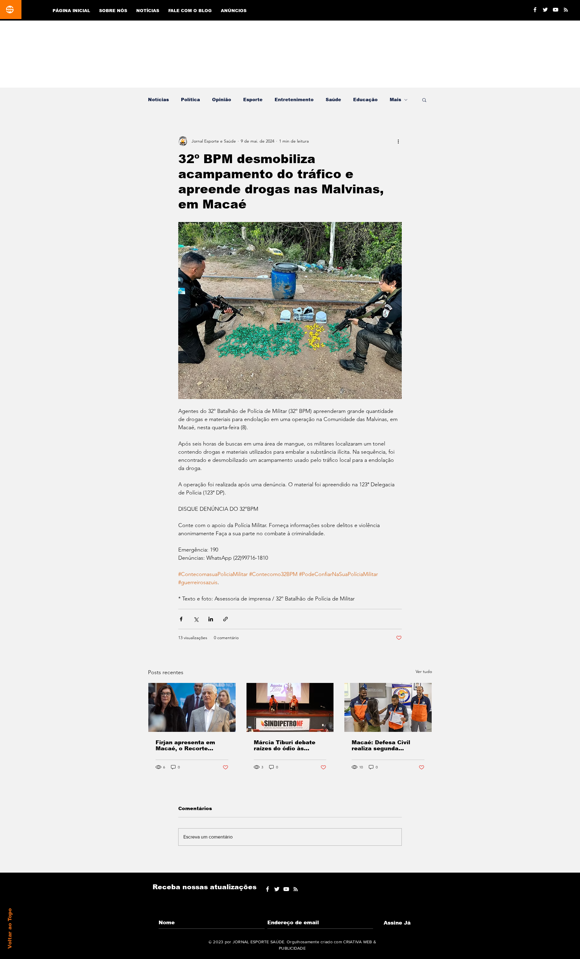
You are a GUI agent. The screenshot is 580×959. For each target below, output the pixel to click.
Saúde (333, 99)
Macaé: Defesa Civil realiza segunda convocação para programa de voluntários (388, 745)
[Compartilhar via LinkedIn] (211, 619)
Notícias (158, 99)
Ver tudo (424, 671)
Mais (395, 99)
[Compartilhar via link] (225, 619)
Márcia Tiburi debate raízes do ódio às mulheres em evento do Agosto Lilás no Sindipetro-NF (288, 745)
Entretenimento (294, 99)
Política (190, 99)
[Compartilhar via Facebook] (181, 619)
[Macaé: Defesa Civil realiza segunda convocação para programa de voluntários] (388, 707)
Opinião (221, 99)
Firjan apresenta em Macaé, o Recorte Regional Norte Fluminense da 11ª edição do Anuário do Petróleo (187, 745)
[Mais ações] (398, 141)
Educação (365, 99)
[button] (424, 99)
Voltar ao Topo (10, 928)
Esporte (253, 99)
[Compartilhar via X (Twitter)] (196, 619)
